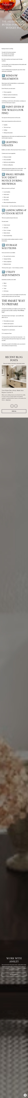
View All (14, 411)
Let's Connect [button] (14, 974)
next (16, 406)
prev (12, 406)
